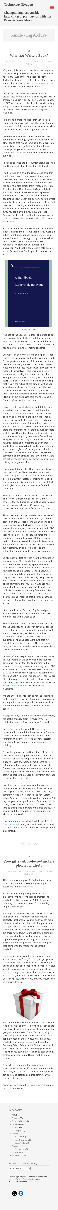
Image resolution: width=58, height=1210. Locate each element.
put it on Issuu (38, 83)
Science (15, 1146)
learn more (33, 1181)
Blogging (18, 1137)
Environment (20, 1149)
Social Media (20, 1143)
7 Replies (30, 871)
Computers (19, 1130)
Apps (17, 1127)
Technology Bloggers (19, 4)
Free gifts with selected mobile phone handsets (29, 863)
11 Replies (36, 62)
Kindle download (18, 685)
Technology (16, 1155)
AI (13, 1115)
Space (17, 1152)
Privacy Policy (26, 886)
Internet (15, 1133)
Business (15, 1118)
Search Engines (21, 1140)
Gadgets (15, 1124)
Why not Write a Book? (29, 56)
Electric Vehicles (18, 1121)
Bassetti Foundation (24, 1179)
